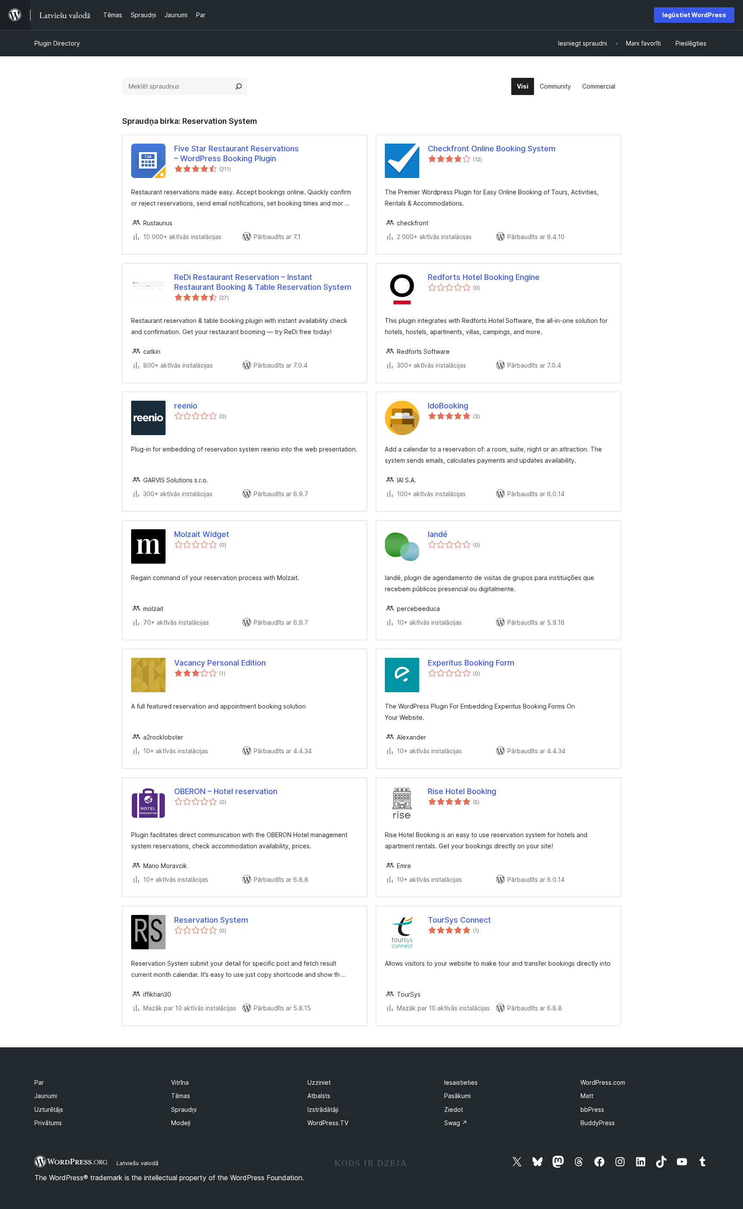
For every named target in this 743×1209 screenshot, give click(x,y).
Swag (455, 1122)
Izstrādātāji (322, 1109)
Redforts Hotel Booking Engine (484, 277)
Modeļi (180, 1122)
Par (39, 1082)
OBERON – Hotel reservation (225, 791)
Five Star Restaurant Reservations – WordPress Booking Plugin (236, 153)
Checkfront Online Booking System (492, 148)
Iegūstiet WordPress (694, 14)
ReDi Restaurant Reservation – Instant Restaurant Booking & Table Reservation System (262, 282)
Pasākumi (457, 1095)
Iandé (438, 534)
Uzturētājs (48, 1109)
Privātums (48, 1122)
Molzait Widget (201, 534)
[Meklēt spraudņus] (238, 86)
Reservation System (211, 919)
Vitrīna (180, 1082)
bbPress (592, 1109)
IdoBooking (448, 405)
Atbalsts (318, 1095)
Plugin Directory (57, 43)
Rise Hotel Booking (462, 791)
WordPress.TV (327, 1122)
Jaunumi (45, 1095)
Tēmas (180, 1095)
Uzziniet (319, 1082)
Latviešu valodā (137, 1163)
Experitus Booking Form (471, 662)
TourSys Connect (459, 919)
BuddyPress (597, 1122)
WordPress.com (602, 1082)
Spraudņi (183, 1109)
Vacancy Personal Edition (220, 662)
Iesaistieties (461, 1082)
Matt (586, 1095)
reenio (185, 405)
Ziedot (453, 1109)
